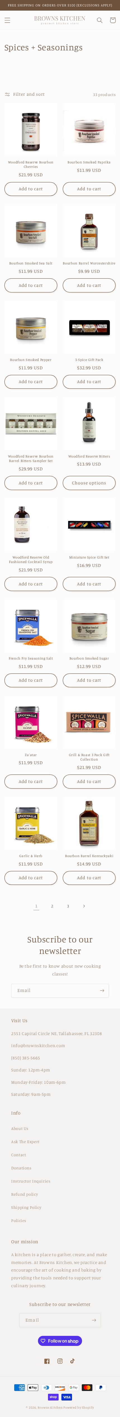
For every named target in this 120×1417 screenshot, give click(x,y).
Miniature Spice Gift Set (89, 557)
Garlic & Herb (30, 856)
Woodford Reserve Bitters (89, 456)
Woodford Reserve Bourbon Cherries (31, 164)
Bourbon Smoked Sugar (89, 658)
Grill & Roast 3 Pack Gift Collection (89, 757)
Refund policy (24, 1194)
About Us (19, 1128)
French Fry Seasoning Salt (31, 658)
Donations (21, 1167)
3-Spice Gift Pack (89, 360)
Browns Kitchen (50, 1407)
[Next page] (83, 906)
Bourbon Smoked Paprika (89, 162)
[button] (7, 20)
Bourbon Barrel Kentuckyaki (89, 856)
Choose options (89, 482)
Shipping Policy (26, 1207)
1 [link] (36, 906)
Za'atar (31, 755)
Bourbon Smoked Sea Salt (31, 263)
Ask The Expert (25, 1141)
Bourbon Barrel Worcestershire (89, 263)
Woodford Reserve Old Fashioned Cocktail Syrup (30, 559)
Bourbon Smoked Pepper (30, 360)
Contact (18, 1154)
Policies (18, 1220)
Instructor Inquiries (31, 1181)
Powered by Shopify (78, 1407)
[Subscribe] (102, 991)
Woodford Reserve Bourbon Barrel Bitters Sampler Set (31, 458)
